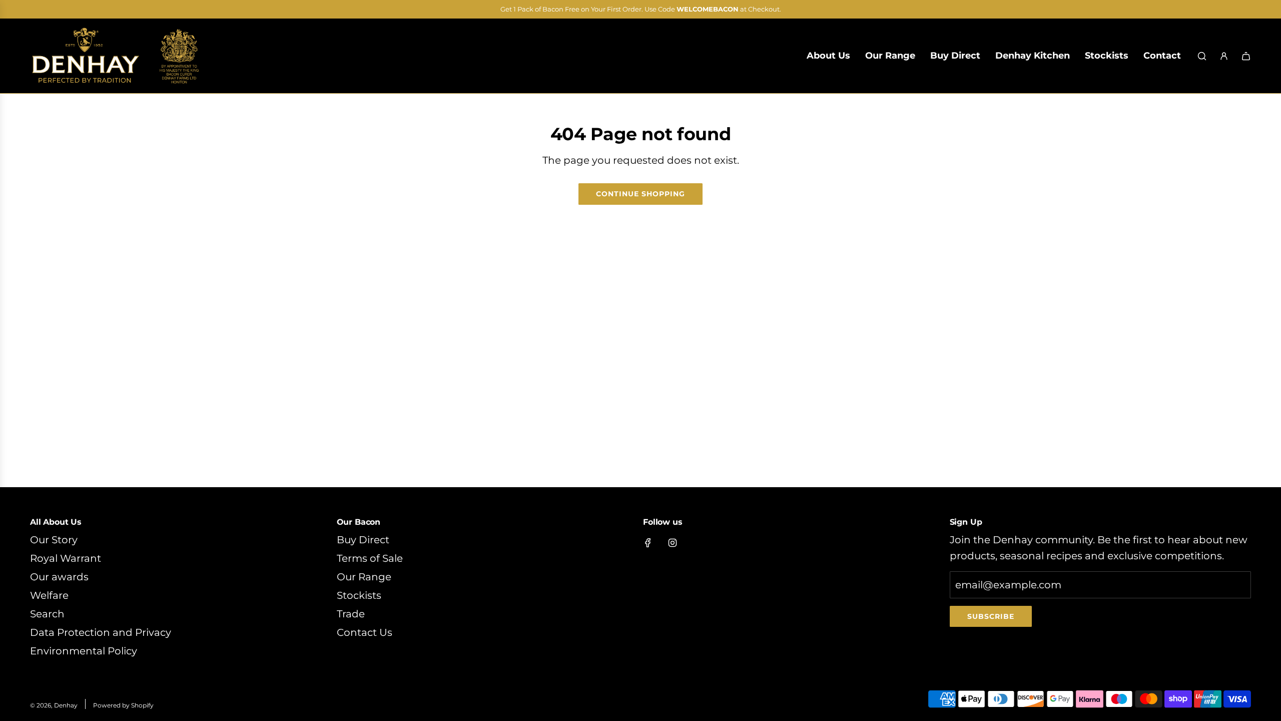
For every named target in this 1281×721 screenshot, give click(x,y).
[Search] (1202, 56)
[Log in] (1224, 56)
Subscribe (990, 616)
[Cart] (1246, 56)
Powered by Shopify (123, 705)
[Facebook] (648, 543)
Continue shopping (640, 193)
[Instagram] (673, 543)
